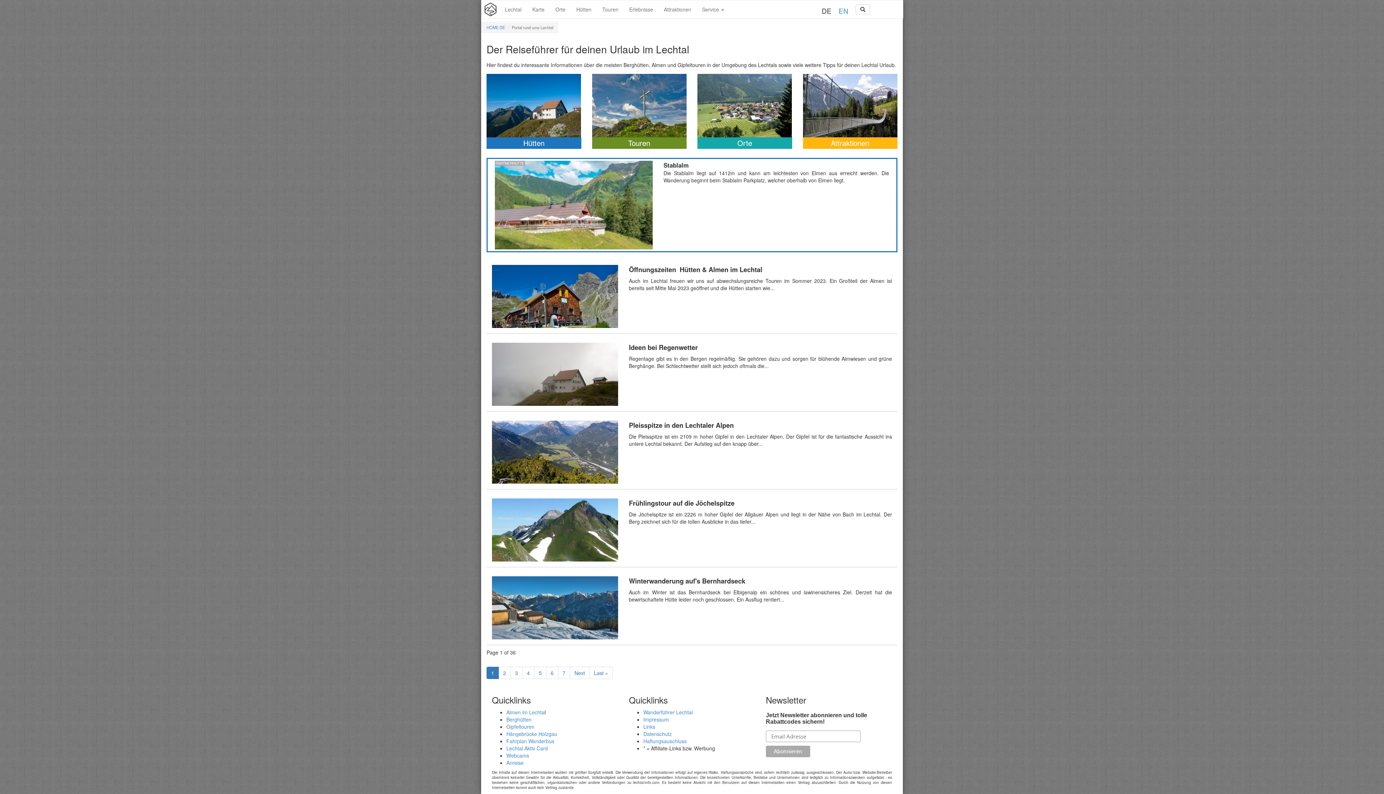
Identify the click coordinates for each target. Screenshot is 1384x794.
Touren (610, 9)
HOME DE (496, 27)
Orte (560, 9)
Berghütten (519, 719)
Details (573, 205)
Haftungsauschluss (665, 741)
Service (711, 9)
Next (580, 673)
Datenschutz (657, 733)
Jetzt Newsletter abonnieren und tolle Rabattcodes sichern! (816, 718)
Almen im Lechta (525, 712)
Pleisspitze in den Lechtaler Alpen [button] (692, 452)
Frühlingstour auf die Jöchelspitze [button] (692, 530)
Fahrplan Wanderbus (530, 741)
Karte (538, 9)
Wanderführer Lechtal (668, 712)
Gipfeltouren (520, 726)
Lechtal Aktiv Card (527, 748)
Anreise (515, 762)
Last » (601, 673)
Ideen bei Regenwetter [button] (692, 374)
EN (843, 10)
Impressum (656, 719)
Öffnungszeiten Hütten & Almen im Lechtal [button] (692, 296)
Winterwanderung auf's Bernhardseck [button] (692, 608)
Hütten (583, 9)
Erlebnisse (641, 9)
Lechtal (513, 9)
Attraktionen (677, 9)
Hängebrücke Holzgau (531, 733)
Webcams (517, 755)
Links (649, 726)
